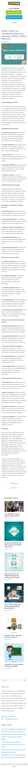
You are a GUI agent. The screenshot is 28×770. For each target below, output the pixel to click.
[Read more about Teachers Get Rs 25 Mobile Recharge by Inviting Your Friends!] (14, 562)
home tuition (20, 76)
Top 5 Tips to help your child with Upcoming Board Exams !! (12, 606)
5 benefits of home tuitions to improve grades (13, 665)
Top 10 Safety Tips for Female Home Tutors (12, 515)
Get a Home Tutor (13, 12)
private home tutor (12, 112)
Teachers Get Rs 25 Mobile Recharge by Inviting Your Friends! (12, 575)
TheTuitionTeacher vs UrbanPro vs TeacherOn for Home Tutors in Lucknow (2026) (13, 744)
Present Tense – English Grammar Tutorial (12, 636)
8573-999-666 (14, 8)
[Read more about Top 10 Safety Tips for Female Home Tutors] (14, 506)
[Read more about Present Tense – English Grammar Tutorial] (14, 623)
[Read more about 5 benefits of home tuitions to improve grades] (14, 652)
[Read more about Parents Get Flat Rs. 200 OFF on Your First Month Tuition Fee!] (14, 531)
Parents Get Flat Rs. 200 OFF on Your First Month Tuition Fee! (13, 544)
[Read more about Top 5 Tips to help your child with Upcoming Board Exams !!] (14, 592)
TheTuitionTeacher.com (11, 719)
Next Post (14, 487)
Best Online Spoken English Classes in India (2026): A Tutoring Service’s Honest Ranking (13, 737)
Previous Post (14, 483)
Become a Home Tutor (13, 17)
